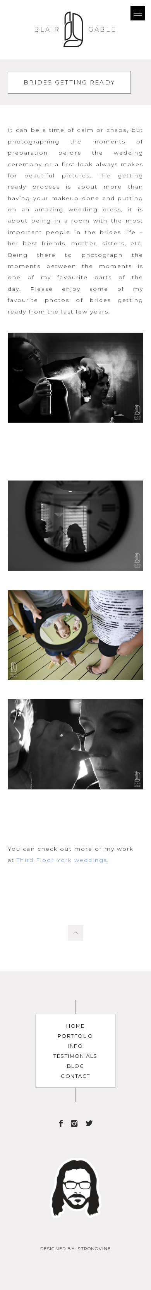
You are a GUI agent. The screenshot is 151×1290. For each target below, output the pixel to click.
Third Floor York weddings (62, 860)
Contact (75, 1076)
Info (75, 1046)
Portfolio (75, 1036)
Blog (75, 1066)
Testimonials (75, 1056)
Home (75, 1026)
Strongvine (94, 1248)
